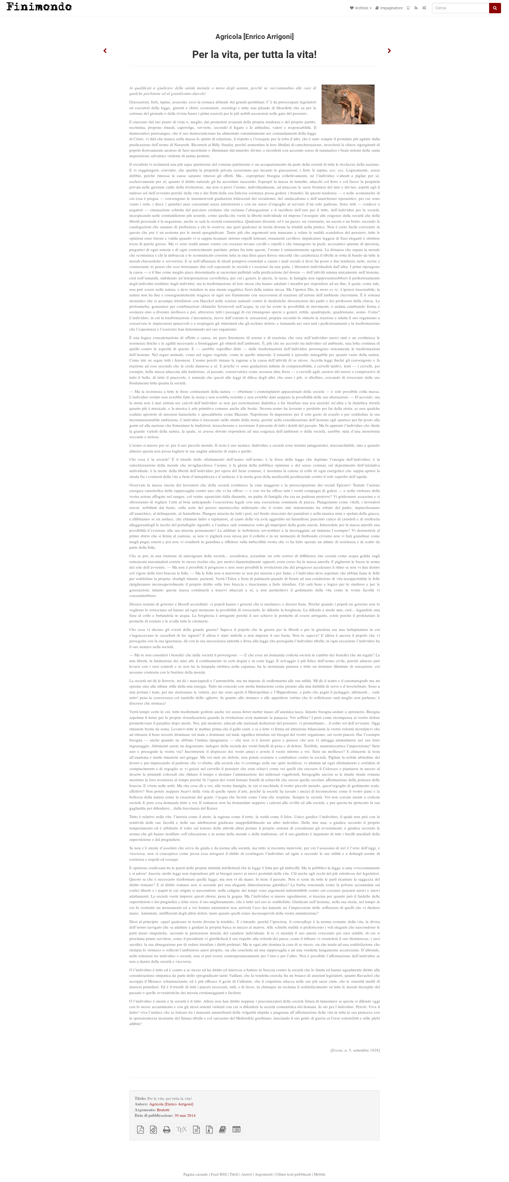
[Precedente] (105, 51)
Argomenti (264, 1174)
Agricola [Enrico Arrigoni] (171, 1103)
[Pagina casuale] (424, 8)
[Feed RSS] (416, 8)
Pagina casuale (195, 1174)
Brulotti (163, 1109)
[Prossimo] (389, 51)
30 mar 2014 (185, 1115)
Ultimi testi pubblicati (293, 1174)
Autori (246, 1174)
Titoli (234, 1174)
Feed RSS (219, 1174)
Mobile (320, 1174)
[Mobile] (408, 8)
